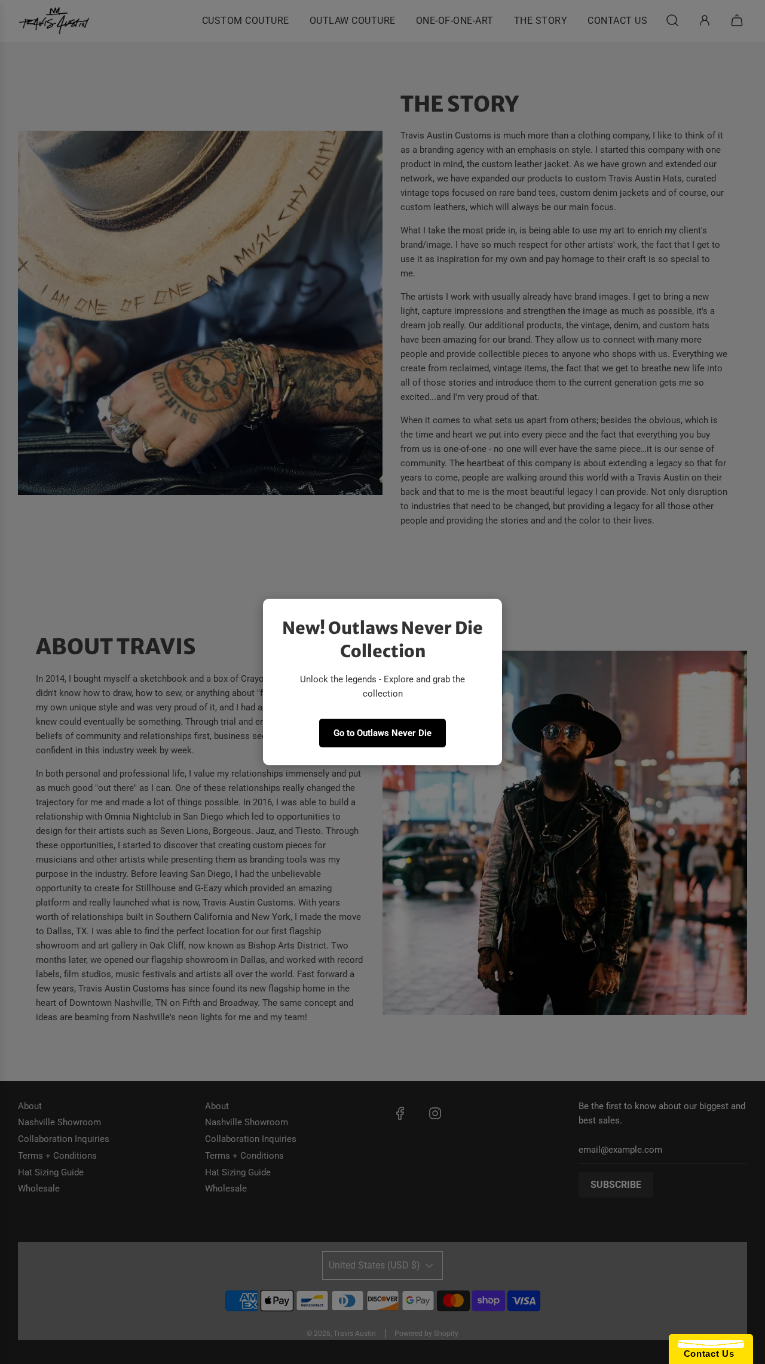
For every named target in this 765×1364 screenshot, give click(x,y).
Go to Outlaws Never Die (382, 733)
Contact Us (706, 1353)
